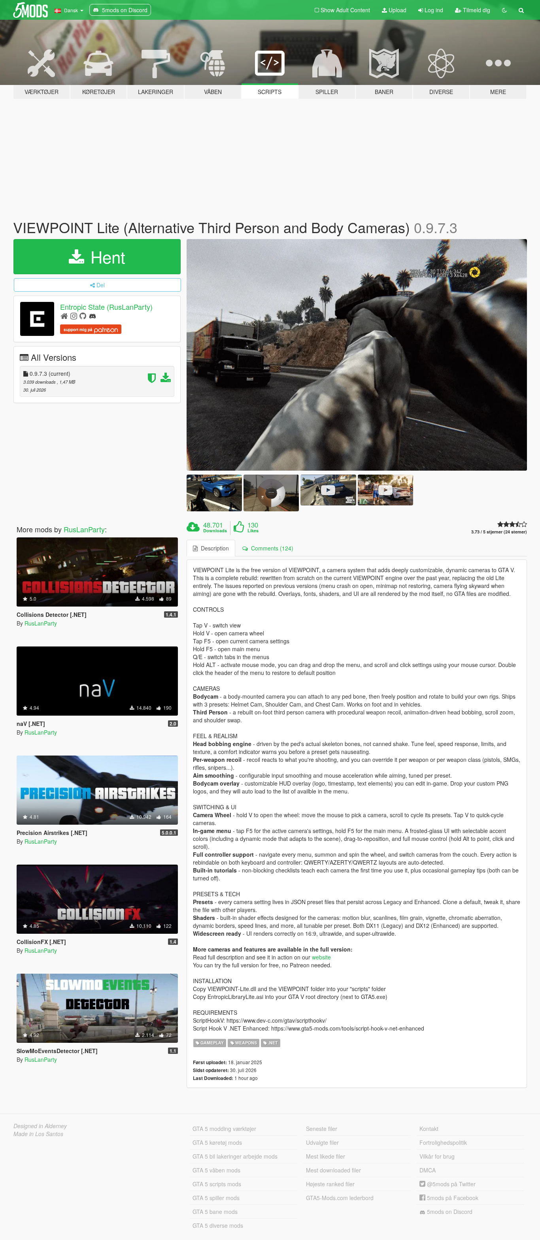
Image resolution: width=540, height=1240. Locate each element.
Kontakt (428, 1129)
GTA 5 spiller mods (216, 1198)
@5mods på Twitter (450, 1184)
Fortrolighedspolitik (443, 1142)
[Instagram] (73, 315)
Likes (253, 530)
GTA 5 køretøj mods (217, 1142)
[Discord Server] (92, 315)
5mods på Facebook (451, 1198)
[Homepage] (64, 315)
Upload (396, 10)
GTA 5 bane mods (215, 1212)
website (321, 957)
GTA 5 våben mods (216, 1170)
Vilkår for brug (437, 1156)
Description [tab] (213, 548)
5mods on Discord (448, 1212)
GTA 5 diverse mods (218, 1225)
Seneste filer (321, 1129)
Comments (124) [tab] (270, 548)
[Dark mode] (504, 10)
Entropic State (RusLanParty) (106, 307)
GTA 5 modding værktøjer (224, 1129)
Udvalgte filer (322, 1142)
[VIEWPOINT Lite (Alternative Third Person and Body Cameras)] (357, 355)
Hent (105, 256)
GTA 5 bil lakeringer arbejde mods (235, 1156)
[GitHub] (83, 315)
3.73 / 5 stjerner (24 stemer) (499, 532)
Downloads (215, 530)
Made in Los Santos (38, 1134)
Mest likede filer (325, 1156)
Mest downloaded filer (333, 1170)
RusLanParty (84, 529)
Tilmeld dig (475, 10)
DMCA (427, 1170)
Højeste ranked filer (330, 1184)
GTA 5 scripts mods (217, 1184)
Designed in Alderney (40, 1126)
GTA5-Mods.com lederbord (340, 1198)
